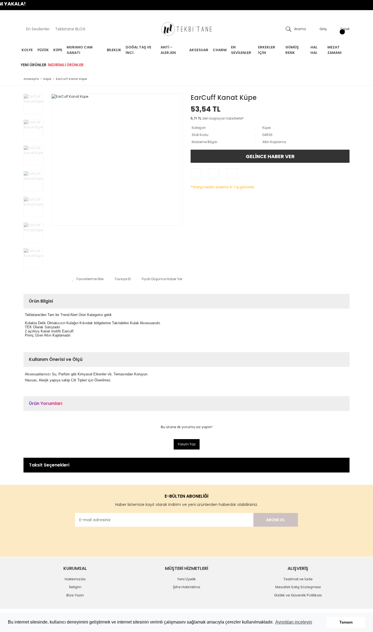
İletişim (75, 587)
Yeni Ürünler (33, 65)
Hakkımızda (75, 579)
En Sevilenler (38, 29)
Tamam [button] (346, 622)
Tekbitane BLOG (70, 29)
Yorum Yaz (187, 444)
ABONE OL (275, 520)
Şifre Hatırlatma (186, 587)
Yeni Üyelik (186, 579)
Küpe (266, 127)
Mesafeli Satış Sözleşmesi (298, 587)
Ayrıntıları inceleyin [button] (293, 622)
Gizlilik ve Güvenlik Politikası (298, 595)
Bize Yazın (75, 595)
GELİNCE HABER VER (270, 156)
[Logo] (186, 29)
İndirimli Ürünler (66, 65)
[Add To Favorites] (87, 279)
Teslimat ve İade (298, 579)
